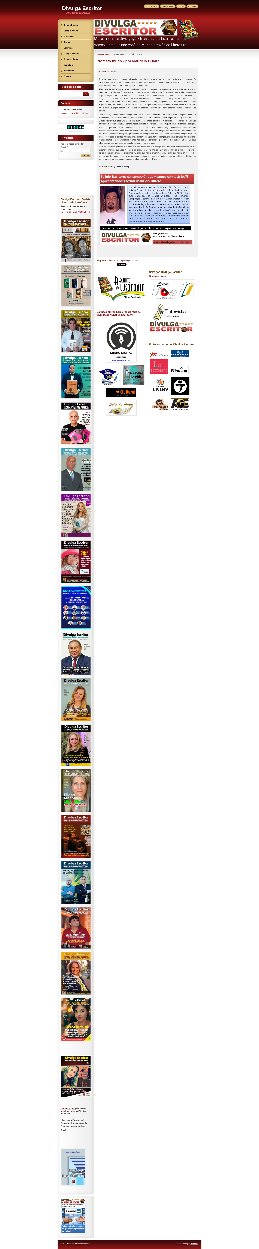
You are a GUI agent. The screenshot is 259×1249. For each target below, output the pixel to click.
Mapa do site (169, 6)
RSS (182, 6)
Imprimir (193, 6)
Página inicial (152, 6)
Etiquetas (101, 260)
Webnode (194, 1244)
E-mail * (64, 147)
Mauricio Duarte (115, 260)
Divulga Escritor (103, 54)
